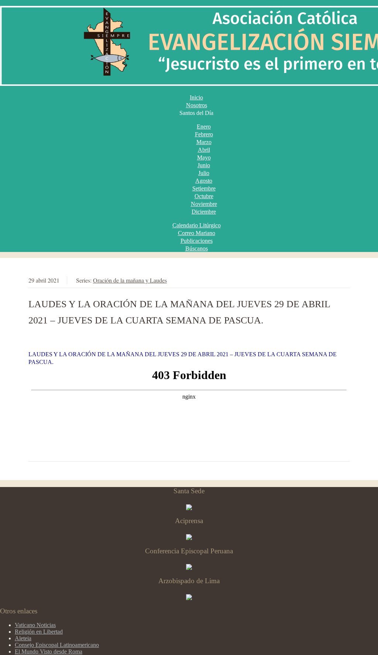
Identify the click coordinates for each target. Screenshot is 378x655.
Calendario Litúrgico (196, 225)
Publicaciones (197, 241)
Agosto (203, 181)
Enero (204, 126)
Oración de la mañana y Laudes (130, 280)
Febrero (204, 134)
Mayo (204, 157)
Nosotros (196, 105)
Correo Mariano (196, 233)
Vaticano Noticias (35, 625)
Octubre (204, 196)
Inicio (196, 97)
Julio (203, 173)
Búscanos (196, 248)
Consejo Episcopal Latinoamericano (57, 645)
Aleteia (23, 638)
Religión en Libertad (39, 631)
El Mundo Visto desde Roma (48, 651)
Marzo (204, 142)
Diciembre (204, 212)
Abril (204, 150)
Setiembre (204, 188)
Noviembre (204, 204)
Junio (203, 165)
